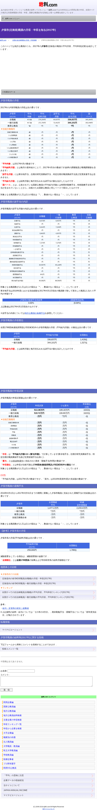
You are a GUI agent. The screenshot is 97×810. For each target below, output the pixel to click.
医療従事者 (8, 759)
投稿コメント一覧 (10, 649)
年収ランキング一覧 (12, 724)
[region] (48, 69)
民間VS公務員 (9, 768)
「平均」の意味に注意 (14, 775)
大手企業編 (8, 733)
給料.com (3, 40)
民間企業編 (8, 702)
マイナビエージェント (12, 630)
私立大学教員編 (10, 750)
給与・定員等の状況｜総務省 (16, 608)
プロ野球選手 (9, 764)
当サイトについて (12, 785)
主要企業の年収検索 (12, 720)
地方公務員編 (9, 711)
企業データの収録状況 (14, 780)
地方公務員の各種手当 (35, 313)
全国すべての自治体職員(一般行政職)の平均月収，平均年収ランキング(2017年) (38, 597)
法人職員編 (8, 742)
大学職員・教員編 (11, 746)
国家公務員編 (9, 707)
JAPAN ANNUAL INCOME (15, 790)
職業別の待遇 (9, 737)
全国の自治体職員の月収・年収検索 (24, 40)
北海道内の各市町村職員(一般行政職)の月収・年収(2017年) (29, 583)
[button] (48, 18)
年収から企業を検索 (12, 728)
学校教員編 (8, 755)
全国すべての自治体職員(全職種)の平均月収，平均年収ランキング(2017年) (36, 592)
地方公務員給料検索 (12, 715)
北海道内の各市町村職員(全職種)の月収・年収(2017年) (27, 578)
